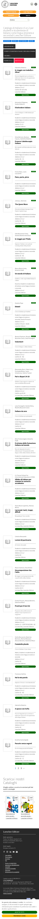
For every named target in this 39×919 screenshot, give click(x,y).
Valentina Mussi (20, 602)
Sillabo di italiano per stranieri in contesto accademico (23, 481)
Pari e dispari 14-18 (22, 376)
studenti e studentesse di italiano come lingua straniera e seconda (19, 53)
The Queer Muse (21, 204)
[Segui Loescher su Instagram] (8, 852)
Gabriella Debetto (20, 67)
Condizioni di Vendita (10, 868)
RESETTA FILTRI (18, 60)
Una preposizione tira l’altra (23, 571)
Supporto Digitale (11, 12)
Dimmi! (17, 306)
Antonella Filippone (21, 102)
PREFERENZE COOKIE (20, 916)
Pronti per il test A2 (22, 606)
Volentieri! (19, 342)
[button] (4, 801)
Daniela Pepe (19, 303)
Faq (6, 860)
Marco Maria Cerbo (20, 268)
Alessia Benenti (30, 601)
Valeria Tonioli (27, 373)
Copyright (7, 867)
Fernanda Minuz (20, 371)
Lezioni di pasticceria (23, 540)
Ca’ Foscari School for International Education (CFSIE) (25, 476)
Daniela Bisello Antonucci (23, 235)
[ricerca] (28, 20)
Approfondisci (25, 95)
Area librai (7, 859)
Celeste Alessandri (20, 536)
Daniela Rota (29, 406)
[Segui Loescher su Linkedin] (11, 852)
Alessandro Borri (20, 369)
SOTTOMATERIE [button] (23, 41)
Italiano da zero (21, 411)
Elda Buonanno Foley (21, 234)
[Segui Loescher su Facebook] (4, 852)
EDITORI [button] (31, 41)
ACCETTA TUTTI (19, 912)
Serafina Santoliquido (21, 740)
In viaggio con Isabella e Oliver (24, 71)
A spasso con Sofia (22, 709)
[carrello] (31, 4)
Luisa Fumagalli (30, 338)
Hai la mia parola (21, 677)
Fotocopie (7, 870)
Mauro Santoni (19, 568)
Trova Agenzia (8, 857)
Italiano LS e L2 (8, 60)
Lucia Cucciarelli (20, 172)
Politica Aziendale (7, 893)
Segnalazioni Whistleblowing (12, 865)
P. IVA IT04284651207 (8, 880)
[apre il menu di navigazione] (35, 4)
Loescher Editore (9, 46)
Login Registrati (28, 12)
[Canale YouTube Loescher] (14, 852)
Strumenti (11, 15)
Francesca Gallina (20, 674)
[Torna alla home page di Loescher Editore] (9, 4)
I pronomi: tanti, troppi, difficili (24, 511)
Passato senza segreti (23, 743)
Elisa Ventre (28, 568)
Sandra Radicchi (20, 104)
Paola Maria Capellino (21, 506)
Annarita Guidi (19, 270)
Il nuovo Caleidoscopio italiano (23, 142)
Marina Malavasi (26, 639)
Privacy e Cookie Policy (11, 863)
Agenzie (28, 15)
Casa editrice (8, 855)
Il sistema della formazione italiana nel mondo (25, 444)
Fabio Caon (29, 369)
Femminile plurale (22, 644)
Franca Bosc (18, 172)
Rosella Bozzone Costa (23, 337)
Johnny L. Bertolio (20, 201)
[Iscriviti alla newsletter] (17, 852)
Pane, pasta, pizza (22, 177)
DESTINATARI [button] (7, 41)
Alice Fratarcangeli (21, 439)
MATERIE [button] (15, 41)
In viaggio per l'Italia (23, 239)
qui (31, 904)
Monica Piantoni (20, 336)
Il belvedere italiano (22, 107)
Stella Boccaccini (20, 637)
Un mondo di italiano (23, 274)
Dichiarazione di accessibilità (12, 872)
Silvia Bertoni (19, 137)
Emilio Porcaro (19, 601)
